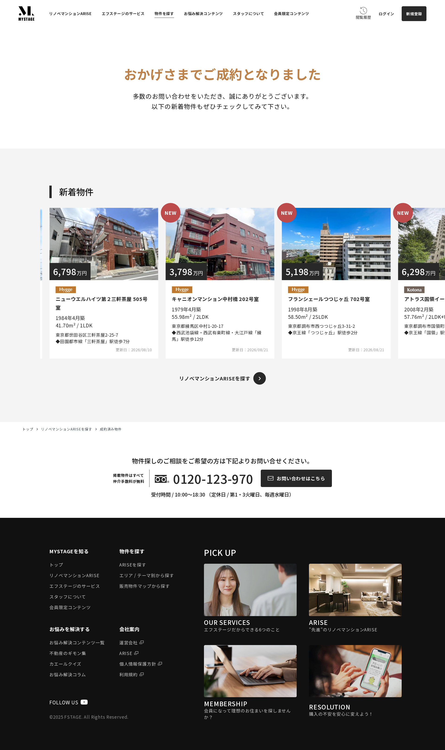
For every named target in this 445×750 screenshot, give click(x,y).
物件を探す (164, 13)
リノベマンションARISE (70, 13)
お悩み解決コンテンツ (203, 13)
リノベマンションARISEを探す (66, 429)
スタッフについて (248, 13)
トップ (27, 429)
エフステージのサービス (123, 13)
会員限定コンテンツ (291, 13)
